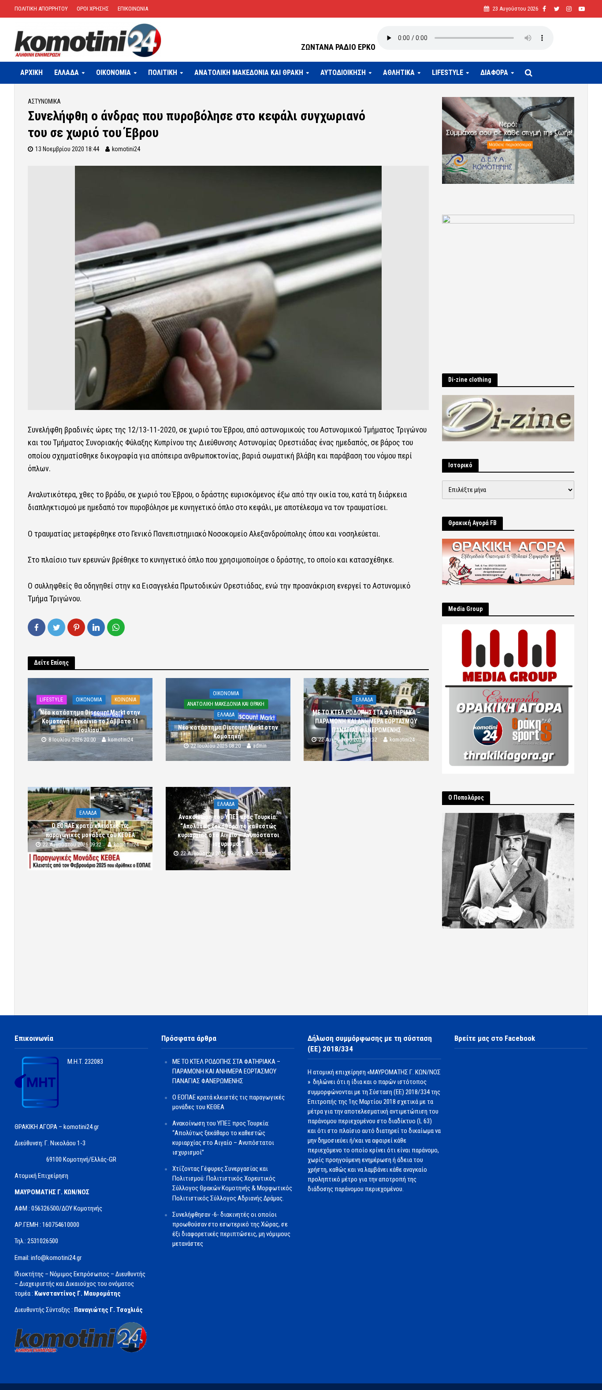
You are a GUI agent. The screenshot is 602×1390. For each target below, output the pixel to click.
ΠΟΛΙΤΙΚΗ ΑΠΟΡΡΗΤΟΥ (41, 8)
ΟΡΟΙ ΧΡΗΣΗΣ (93, 8)
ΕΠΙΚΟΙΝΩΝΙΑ (133, 8)
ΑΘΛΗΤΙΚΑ (399, 72)
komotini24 (126, 149)
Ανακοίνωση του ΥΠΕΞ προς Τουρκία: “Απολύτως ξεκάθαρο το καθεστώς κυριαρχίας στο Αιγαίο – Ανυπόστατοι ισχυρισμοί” (228, 830)
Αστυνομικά (44, 101)
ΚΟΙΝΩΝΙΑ (125, 700)
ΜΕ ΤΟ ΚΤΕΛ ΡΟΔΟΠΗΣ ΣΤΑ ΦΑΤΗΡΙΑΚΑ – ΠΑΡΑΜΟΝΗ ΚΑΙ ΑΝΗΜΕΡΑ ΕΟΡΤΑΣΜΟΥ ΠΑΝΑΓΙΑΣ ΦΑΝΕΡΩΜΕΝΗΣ (366, 721)
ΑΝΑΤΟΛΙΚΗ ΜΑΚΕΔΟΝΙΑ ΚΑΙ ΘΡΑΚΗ (248, 72)
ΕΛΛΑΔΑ (66, 72)
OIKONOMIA (113, 72)
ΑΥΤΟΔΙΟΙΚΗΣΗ (343, 72)
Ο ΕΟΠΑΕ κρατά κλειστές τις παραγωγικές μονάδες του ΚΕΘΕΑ (90, 830)
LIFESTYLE (447, 72)
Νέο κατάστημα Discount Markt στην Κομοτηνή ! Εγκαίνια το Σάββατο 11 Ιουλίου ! (90, 721)
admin (260, 745)
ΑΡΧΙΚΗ (31, 72)
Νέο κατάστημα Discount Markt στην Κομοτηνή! (228, 732)
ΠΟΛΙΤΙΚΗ (162, 72)
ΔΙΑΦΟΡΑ (494, 72)
